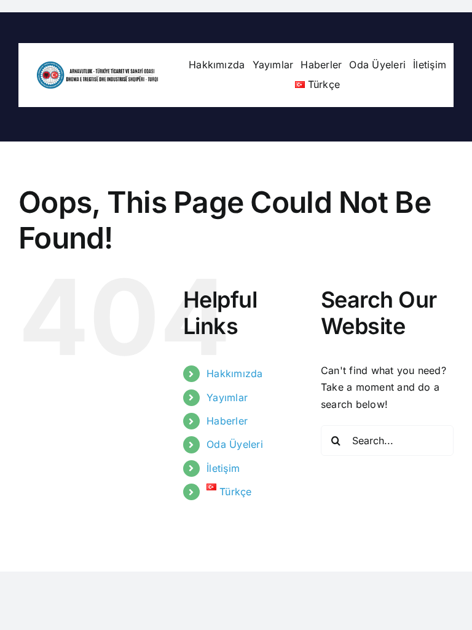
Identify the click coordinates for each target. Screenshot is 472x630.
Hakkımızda (234, 373)
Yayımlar (227, 397)
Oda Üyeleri (234, 444)
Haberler (227, 421)
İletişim (223, 468)
